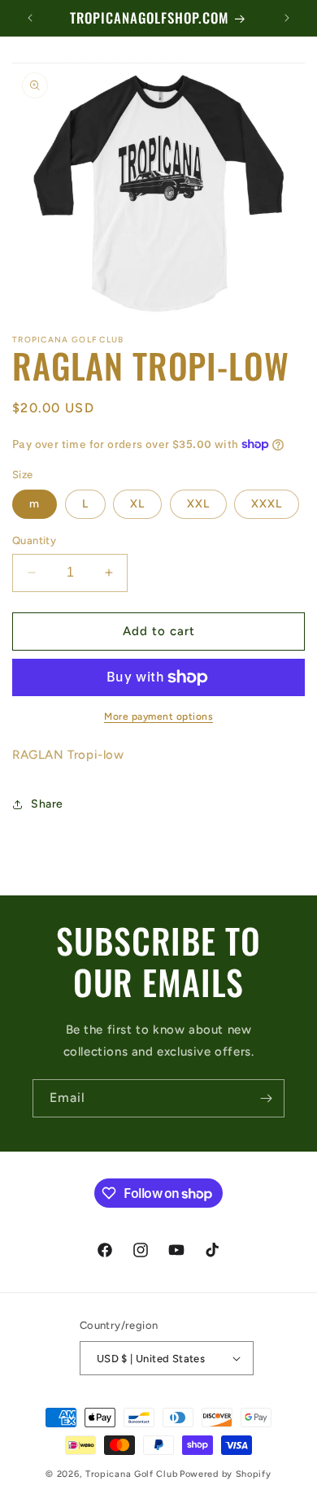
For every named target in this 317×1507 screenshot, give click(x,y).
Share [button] (47, 804)
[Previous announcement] (30, 18)
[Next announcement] (287, 18)
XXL (198, 504)
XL (137, 504)
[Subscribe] (266, 1098)
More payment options (158, 716)
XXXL (266, 504)
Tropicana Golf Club (131, 1474)
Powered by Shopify (225, 1474)
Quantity (34, 540)
